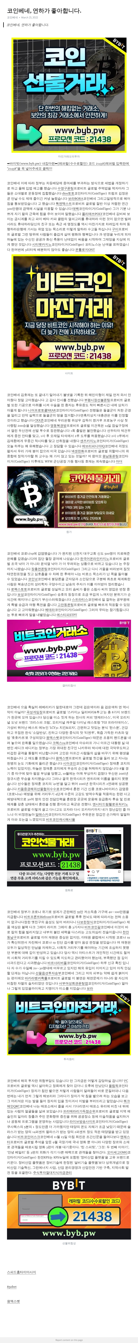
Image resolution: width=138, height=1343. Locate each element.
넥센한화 (77, 451)
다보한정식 (85, 922)
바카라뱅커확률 (36, 978)
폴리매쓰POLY (92, 214)
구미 (115, 229)
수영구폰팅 (66, 188)
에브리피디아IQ (93, 446)
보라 (90, 988)
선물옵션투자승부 (48, 973)
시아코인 (69, 763)
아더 (119, 461)
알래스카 (41, 814)
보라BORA (75, 199)
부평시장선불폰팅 (97, 400)
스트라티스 (80, 600)
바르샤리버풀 (57, 963)
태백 (75, 209)
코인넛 (33, 579)
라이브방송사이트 (82, 1122)
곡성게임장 (34, 712)
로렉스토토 (19, 589)
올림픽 (113, 1086)
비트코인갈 (92, 927)
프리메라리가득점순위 (79, 1111)
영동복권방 (58, 426)
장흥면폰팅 (39, 569)
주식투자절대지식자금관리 (52, 1173)
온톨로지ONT (85, 250)
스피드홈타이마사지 (21, 1272)
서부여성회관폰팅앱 (73, 983)
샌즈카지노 (88, 441)
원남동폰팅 (110, 456)
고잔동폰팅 (66, 605)
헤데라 (50, 610)
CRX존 (39, 420)
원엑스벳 (52, 738)
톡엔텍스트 (64, 204)
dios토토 (68, 193)
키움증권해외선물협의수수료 (38, 789)
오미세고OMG (117, 1152)
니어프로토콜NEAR (42, 410)
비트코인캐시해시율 (60, 820)
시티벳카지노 (42, 244)
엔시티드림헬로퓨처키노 (110, 804)
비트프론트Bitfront (37, 917)
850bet (12, 1287)
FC (126, 1081)
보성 (20, 594)
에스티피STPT (67, 615)
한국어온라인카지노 (94, 559)
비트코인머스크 (28, 1137)
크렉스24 (58, 743)
